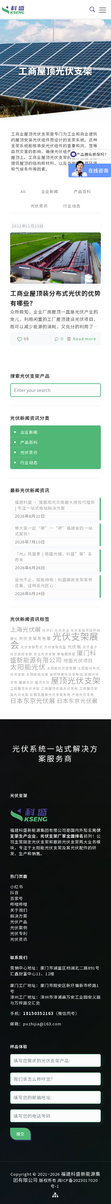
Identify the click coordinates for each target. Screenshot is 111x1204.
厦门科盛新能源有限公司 (53, 656)
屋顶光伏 (42, 682)
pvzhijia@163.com (42, 1024)
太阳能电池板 (37, 674)
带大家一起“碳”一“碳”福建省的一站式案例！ (53, 531)
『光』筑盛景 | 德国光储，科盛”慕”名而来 (53, 557)
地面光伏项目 (78, 660)
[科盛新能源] (13, 9)
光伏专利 (18, 933)
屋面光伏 (26, 682)
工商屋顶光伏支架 (25, 688)
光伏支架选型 (55, 647)
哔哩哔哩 (18, 904)
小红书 (16, 887)
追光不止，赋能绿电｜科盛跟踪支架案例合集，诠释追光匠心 (53, 582)
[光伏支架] (28, 824)
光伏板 (74, 646)
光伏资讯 (39, 206)
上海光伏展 (25, 629)
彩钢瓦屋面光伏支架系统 (50, 694)
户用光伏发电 (83, 694)
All (23, 191)
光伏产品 (18, 922)
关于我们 (18, 910)
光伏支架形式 (32, 647)
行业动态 (71, 206)
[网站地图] (55, 1194)
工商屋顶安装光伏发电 (59, 688)
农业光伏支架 (45, 654)
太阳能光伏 (28, 666)
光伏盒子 (90, 647)
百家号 (16, 898)
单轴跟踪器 (66, 654)
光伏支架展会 (54, 640)
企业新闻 (49, 191)
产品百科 (82, 191)
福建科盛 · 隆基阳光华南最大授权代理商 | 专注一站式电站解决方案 (55, 505)
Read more (84, 338)
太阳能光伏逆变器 (61, 668)
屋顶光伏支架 (76, 680)
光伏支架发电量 (35, 638)
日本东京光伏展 (33, 700)
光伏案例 (18, 927)
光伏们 (47, 630)
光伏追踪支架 (21, 654)
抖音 (14, 892)
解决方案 (18, 916)
